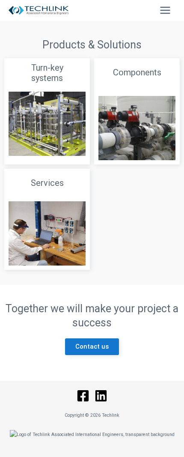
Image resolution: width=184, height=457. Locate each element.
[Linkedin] (101, 395)
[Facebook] (83, 395)
